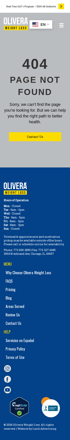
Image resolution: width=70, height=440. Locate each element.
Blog (9, 298)
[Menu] (61, 25)
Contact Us (13, 323)
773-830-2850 (22, 250)
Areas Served (15, 306)
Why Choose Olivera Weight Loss (28, 272)
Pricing (10, 289)
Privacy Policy (15, 349)
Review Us (13, 314)
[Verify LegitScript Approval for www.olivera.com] (19, 407)
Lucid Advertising (44, 428)
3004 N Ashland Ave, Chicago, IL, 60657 (29, 253)
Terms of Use (15, 357)
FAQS (9, 281)
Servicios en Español (20, 340)
